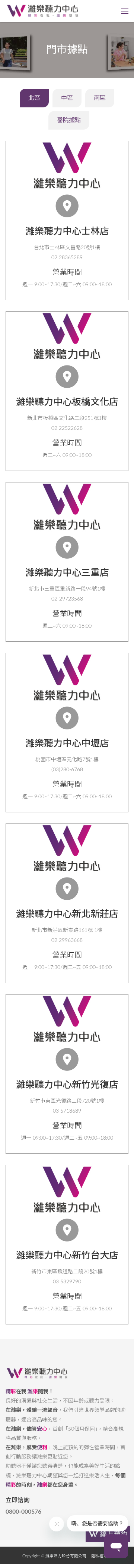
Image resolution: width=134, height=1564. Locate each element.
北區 (34, 98)
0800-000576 (23, 1512)
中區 (67, 98)
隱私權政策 (101, 1556)
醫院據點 (69, 120)
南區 (100, 98)
